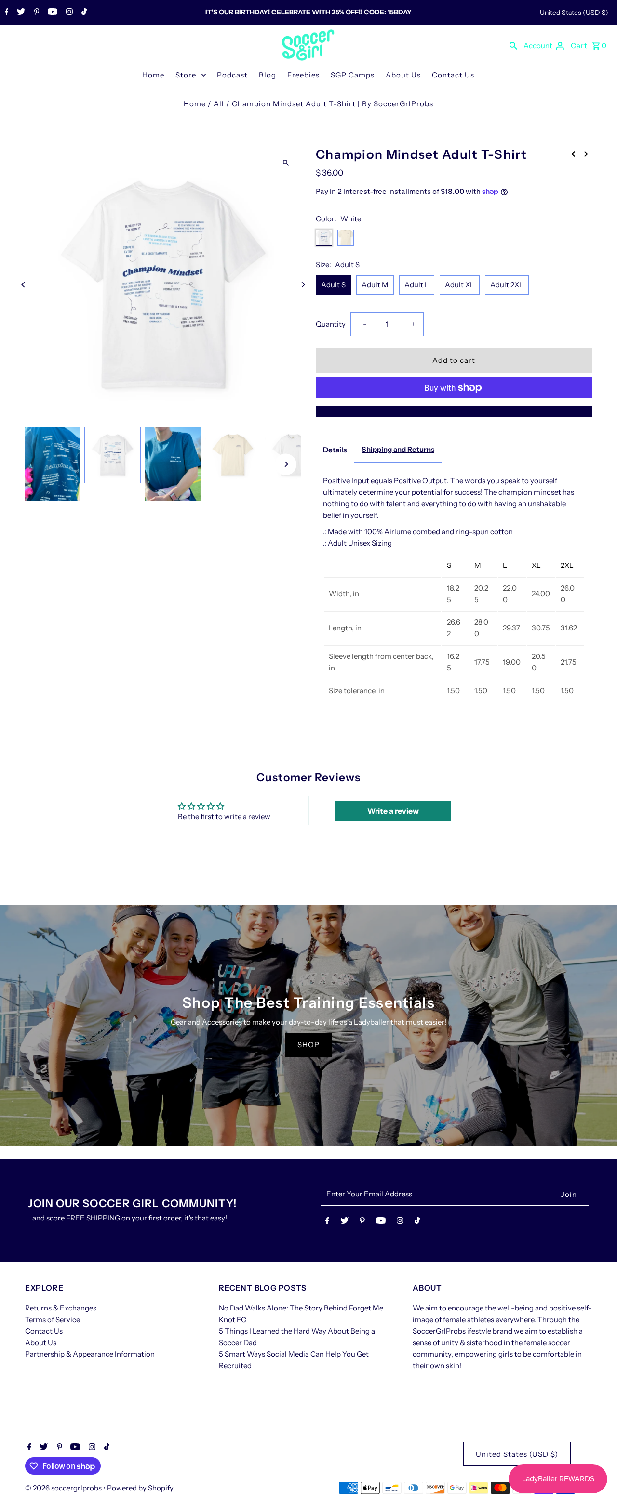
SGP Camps (353, 74)
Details (335, 449)
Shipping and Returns (398, 449)
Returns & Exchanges (60, 1307)
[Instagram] (68, 12)
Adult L (416, 284)
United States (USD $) (574, 12)
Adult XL (459, 284)
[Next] (302, 284)
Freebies (303, 74)
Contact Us (453, 74)
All (219, 103)
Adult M (375, 284)
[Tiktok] (83, 12)
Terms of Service (52, 1319)
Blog (267, 74)
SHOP (308, 1044)
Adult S (333, 284)
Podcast (232, 74)
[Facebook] (5, 12)
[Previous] (24, 284)
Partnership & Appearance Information (90, 1354)
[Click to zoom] (285, 162)
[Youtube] (51, 12)
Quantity (331, 324)
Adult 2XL (506, 284)
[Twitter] (19, 12)
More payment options (454, 411)
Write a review (393, 811)
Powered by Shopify (140, 1487)
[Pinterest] (36, 12)
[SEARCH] (513, 45)
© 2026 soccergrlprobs (64, 1487)
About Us (403, 74)
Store (185, 74)
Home (153, 74)
